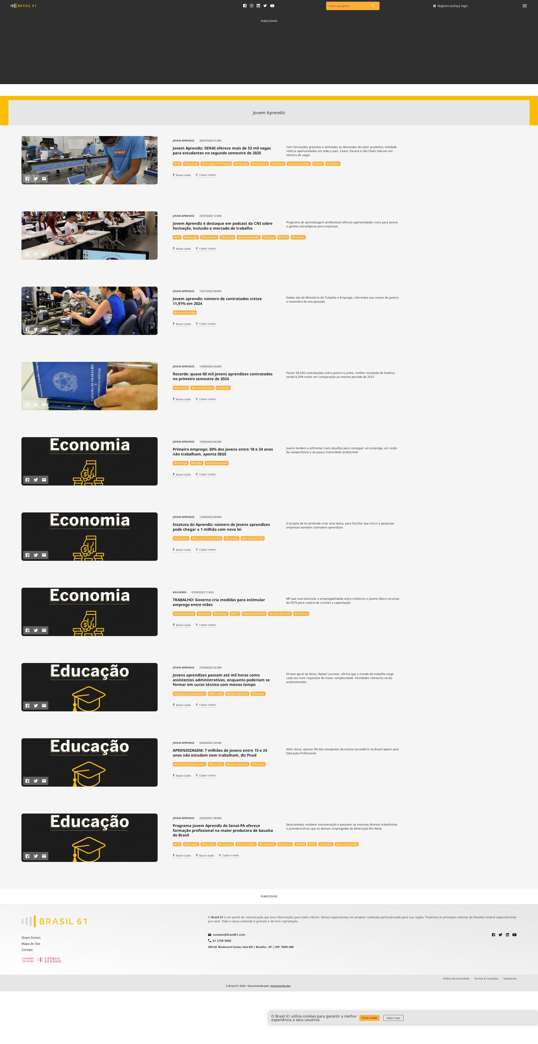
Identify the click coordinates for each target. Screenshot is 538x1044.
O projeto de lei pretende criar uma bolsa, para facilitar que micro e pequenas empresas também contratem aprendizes (340, 525)
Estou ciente (369, 1017)
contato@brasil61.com (229, 935)
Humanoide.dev (280, 986)
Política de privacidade (456, 978)
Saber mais (393, 1018)
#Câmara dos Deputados (189, 694)
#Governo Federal (254, 613)
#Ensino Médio (246, 844)
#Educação (191, 163)
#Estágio (196, 463)
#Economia (181, 538)
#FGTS (235, 613)
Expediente (510, 978)
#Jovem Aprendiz (299, 163)
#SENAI (318, 163)
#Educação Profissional (216, 163)
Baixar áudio (183, 175)
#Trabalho (333, 163)
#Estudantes (260, 163)
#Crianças (204, 613)
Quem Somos (31, 937)
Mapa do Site (30, 944)
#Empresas (226, 844)
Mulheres (179, 592)
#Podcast (269, 237)
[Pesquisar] (373, 6)
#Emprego (241, 163)
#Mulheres (301, 613)
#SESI (312, 844)
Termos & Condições (486, 978)
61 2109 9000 (222, 940)
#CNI (177, 163)
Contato (27, 950)
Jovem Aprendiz (183, 140)
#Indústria (277, 163)
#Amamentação (184, 613)
